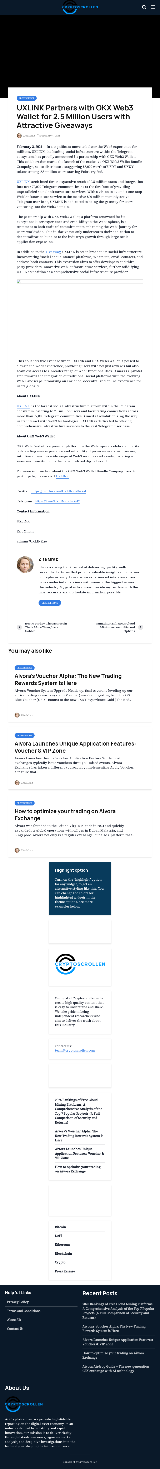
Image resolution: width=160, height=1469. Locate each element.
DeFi (58, 1236)
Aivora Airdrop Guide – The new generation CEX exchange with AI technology (115, 1368)
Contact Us (15, 1328)
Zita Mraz (28, 135)
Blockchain (63, 1253)
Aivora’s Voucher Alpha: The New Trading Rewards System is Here (68, 679)
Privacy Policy (18, 1302)
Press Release (26, 98)
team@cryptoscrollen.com (75, 1050)
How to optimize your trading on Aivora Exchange (65, 815)
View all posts (50, 603)
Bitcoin (60, 1227)
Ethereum (62, 1244)
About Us (14, 1319)
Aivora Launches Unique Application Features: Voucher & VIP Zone (75, 747)
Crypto (60, 1262)
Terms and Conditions (23, 1311)
